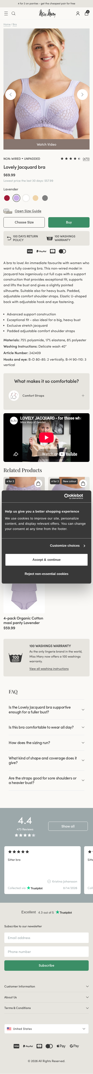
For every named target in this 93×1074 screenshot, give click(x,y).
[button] (6, 198)
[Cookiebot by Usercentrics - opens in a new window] (69, 496)
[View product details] (24, 621)
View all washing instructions (49, 669)
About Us (10, 997)
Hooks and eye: (15, 359)
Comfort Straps (33, 396)
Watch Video (46, 144)
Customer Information (19, 986)
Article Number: (15, 353)
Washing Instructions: (20, 346)
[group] (24, 584)
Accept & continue (46, 559)
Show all (68, 826)
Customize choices (65, 546)
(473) (86, 159)
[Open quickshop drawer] (38, 483)
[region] (46, 870)
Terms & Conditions (17, 1008)
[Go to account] (78, 13)
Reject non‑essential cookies (47, 574)
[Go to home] (47, 13)
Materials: (11, 340)
